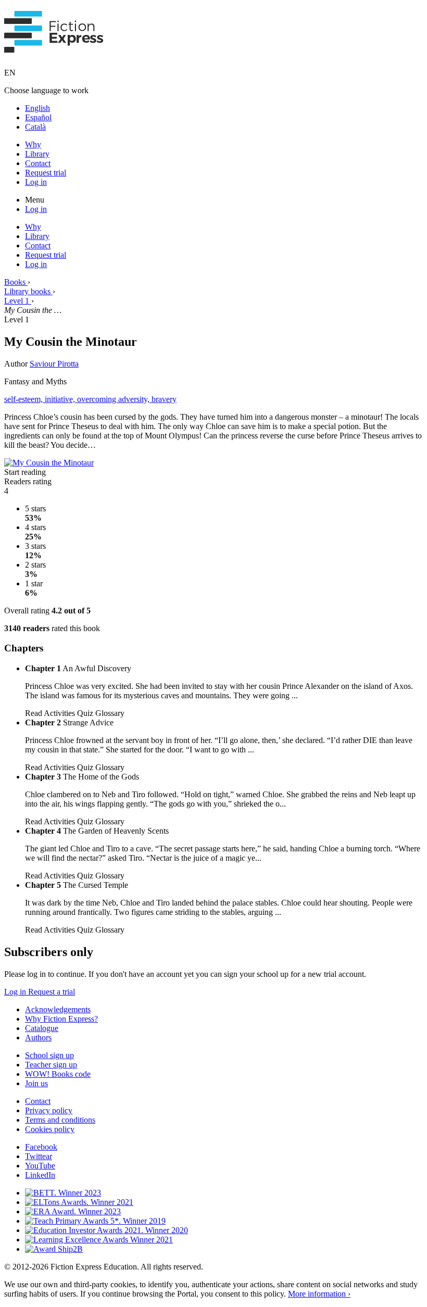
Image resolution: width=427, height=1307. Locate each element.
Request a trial (51, 991)
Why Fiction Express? (61, 1018)
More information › (319, 1293)
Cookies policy (49, 1129)
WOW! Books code (58, 1074)
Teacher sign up (51, 1064)
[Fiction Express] (54, 46)
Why (33, 144)
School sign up (49, 1055)
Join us (36, 1083)
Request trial (45, 172)
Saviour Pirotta (54, 363)
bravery (164, 399)
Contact (38, 163)
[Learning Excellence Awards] (99, 1239)
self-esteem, (24, 399)
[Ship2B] (54, 1249)
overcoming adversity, (114, 399)
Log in (36, 182)
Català (35, 126)
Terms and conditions (60, 1119)
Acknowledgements (58, 1009)
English (37, 108)
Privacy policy (48, 1110)
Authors (38, 1037)
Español (38, 117)
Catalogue (41, 1028)
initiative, (61, 399)
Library (37, 153)
